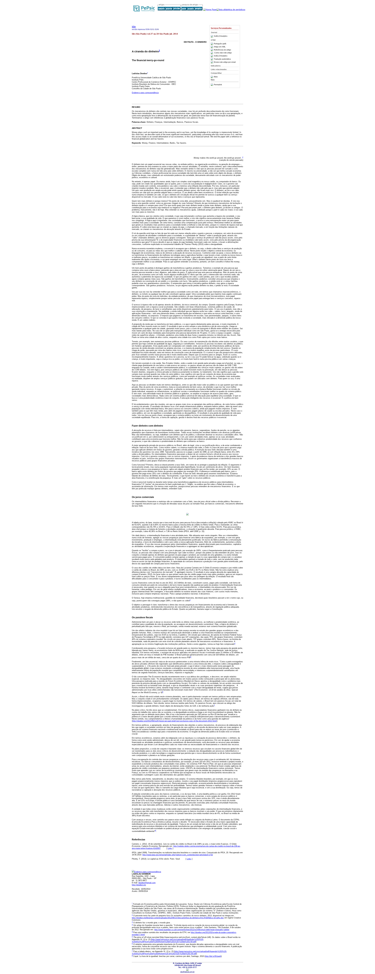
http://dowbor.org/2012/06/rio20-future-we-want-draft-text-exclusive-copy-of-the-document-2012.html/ (174, 721)
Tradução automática (222, 59)
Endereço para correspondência (145, 93)
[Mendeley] (212, 77)
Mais (216, 77)
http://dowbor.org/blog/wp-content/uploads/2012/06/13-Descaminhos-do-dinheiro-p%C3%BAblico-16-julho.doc (178, 918)
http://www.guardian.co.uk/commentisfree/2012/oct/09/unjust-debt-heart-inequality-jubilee (191, 930)
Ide (134, 26)
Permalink (218, 85)
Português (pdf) (220, 44)
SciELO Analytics (220, 36)
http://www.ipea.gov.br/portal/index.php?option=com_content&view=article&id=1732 (177, 855)
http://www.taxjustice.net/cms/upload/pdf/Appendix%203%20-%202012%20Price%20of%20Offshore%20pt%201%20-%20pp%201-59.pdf (168, 940)
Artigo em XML (220, 47)
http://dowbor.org (139, 885)
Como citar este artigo (223, 53)
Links (170, 848)
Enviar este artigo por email (225, 62)
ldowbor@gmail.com (147, 883)
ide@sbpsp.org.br (187, 972)
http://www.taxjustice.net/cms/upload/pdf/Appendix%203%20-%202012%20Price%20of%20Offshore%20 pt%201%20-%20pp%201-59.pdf (179, 952)
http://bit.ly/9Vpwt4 (213, 956)
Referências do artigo (222, 50)
